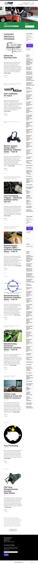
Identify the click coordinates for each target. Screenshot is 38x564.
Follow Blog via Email (9, 545)
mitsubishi (20, 519)
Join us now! (29, 33)
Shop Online (21, 4)
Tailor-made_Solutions (15, 177)
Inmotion (10, 518)
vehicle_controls (13, 227)
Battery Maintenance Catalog (28, 192)
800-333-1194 (6, 540)
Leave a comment (12, 84)
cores (7, 83)
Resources (26, 4)
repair (4, 84)
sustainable (7, 84)
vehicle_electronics (6, 228)
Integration (9, 177)
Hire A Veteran (28, 167)
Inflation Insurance (29, 165)
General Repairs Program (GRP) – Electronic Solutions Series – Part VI (12, 249)
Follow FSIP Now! (30, 46)
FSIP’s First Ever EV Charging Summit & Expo (29, 68)
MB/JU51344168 (10, 519)
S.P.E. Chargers (29, 176)
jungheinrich (14, 518)
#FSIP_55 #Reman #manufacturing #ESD (12, 121)
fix (14, 517)
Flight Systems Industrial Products (11, 325)
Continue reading (7, 73)
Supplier (5, 526)
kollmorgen (17, 518)
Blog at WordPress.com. (19, 562)
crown (13, 517)
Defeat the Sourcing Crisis (10, 56)
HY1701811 (5, 518)
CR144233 (10, 517)
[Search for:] (29, 26)
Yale (12, 526)
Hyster (8, 518)
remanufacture (19, 83)
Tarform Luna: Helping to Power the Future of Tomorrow (13, 396)
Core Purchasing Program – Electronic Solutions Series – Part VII (13, 199)
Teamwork (19, 177)
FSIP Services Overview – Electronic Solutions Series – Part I (29, 152)
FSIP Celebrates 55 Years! (11, 95)
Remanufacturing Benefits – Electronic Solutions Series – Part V (29, 125)
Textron (7, 526)
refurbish (13, 83)
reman (15, 83)
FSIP (8, 83)
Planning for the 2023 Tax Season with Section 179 (29, 73)
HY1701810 (16, 517)
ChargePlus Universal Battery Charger (29, 196)
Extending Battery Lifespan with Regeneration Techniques (30, 84)
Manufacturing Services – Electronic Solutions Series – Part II (29, 145)
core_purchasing (10, 226)
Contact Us (32, 4)
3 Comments (11, 326)
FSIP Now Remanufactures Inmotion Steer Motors (11, 490)
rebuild (10, 83)
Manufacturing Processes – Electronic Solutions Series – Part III (12, 347)
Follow (6, 554)
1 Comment (5, 276)
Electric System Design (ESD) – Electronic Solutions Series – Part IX (12, 149)
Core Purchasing (11, 446)
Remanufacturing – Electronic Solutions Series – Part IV (12, 297)
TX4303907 (10, 526)
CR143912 (7, 517)
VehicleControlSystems (7, 178)
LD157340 (5, 519)
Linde (7, 519)
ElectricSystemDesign (9, 176)
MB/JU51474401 (15, 519)
